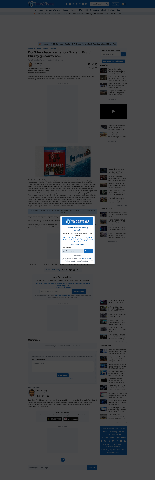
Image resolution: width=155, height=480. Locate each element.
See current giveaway (77, 244)
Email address (66, 247)
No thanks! (77, 255)
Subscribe (88, 251)
